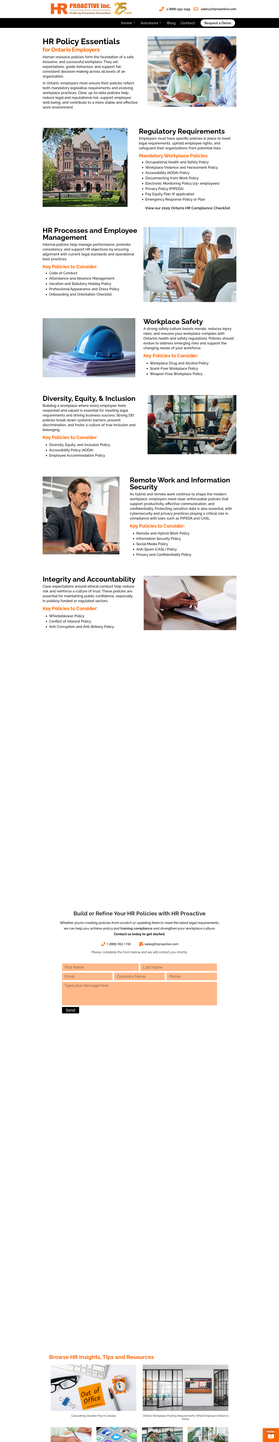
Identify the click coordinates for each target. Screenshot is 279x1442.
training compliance (136, 928)
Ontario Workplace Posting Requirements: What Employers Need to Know (185, 1417)
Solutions (149, 23)
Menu (271, 1431)
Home (126, 23)
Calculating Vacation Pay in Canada (93, 1415)
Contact (188, 23)
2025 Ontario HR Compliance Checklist (196, 208)
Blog (171, 23)
